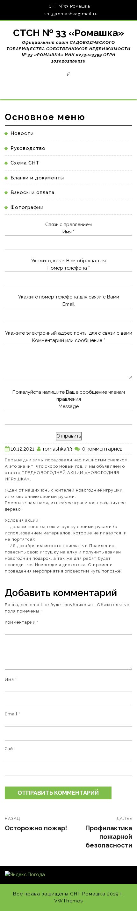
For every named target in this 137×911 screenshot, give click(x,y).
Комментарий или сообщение (68, 340)
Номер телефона (68, 268)
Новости (22, 133)
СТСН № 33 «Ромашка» (68, 32)
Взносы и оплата (32, 192)
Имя (68, 232)
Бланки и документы (37, 178)
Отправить (68, 436)
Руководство (28, 148)
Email (68, 304)
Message (69, 406)
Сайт (10, 748)
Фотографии (27, 207)
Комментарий (22, 622)
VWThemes (68, 901)
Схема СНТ (25, 163)
